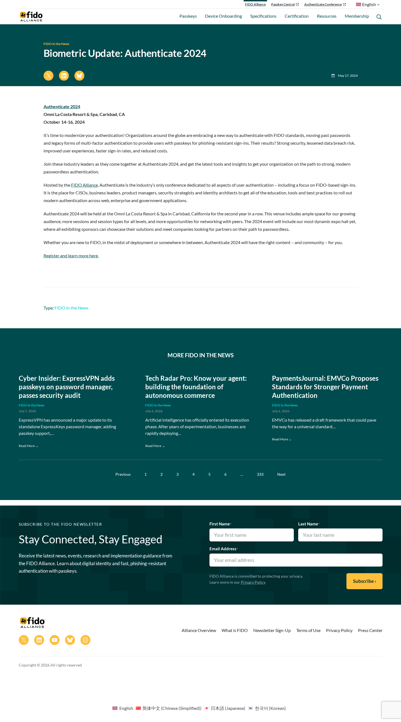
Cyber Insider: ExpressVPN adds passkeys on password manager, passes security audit (67, 386)
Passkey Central (283, 4)
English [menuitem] (126, 708)
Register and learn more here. (71, 255)
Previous (123, 474)
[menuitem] (122, 707)
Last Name (309, 523)
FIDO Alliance (255, 4)
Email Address (223, 548)
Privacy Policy (253, 582)
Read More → (29, 446)
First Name (220, 523)
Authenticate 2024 (62, 106)
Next (281, 474)
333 (260, 474)
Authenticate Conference (323, 4)
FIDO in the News (56, 44)
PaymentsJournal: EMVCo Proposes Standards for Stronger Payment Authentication (325, 386)
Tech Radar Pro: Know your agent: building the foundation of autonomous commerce (196, 386)
